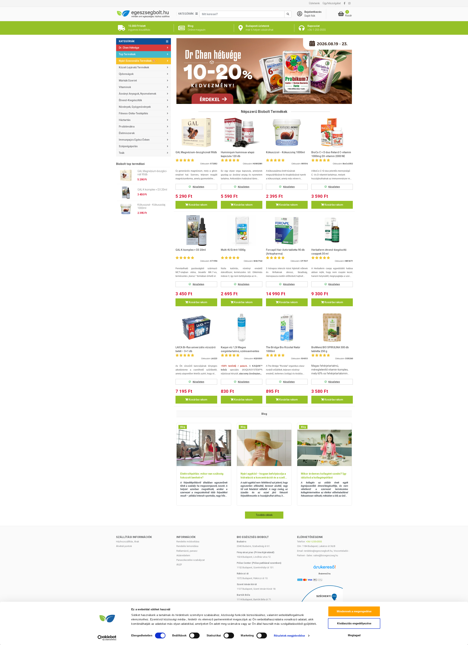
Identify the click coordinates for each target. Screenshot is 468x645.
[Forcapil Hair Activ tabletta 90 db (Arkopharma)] (287, 230)
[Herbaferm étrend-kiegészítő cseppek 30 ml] (332, 230)
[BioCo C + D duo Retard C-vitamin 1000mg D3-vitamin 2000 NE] (332, 132)
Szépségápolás (128, 146)
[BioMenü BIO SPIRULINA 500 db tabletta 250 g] (332, 327)
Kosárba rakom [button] (197, 204)
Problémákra (127, 126)
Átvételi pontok (124, 546)
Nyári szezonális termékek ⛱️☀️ (138, 60)
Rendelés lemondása (187, 546)
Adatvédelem (183, 555)
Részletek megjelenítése (289, 635)
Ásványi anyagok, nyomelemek (137, 93)
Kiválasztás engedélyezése (354, 623)
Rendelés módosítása (187, 541)
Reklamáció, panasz (186, 550)
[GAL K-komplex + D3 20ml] (196, 230)
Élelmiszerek (127, 133)
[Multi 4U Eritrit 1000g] (242, 230)
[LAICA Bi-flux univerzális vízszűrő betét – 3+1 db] (196, 327)
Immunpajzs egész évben (134, 139)
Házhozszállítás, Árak (127, 541)
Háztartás (125, 120)
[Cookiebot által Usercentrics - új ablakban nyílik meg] (107, 638)
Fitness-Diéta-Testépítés (133, 113)
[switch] (194, 635)
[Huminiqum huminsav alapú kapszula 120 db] (242, 132)
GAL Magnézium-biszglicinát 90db (152, 173)
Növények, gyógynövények (135, 106)
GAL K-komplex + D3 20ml (152, 189)
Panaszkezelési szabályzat (190, 560)
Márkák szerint (128, 80)
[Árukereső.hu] (324, 568)
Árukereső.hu (324, 574)
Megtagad (354, 635)
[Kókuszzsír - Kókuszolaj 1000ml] (287, 132)
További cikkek (264, 515)
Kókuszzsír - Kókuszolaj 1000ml (151, 206)
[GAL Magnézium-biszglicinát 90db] (196, 132)
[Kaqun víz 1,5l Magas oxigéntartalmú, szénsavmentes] (242, 327)
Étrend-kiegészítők (130, 100)
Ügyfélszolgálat (332, 3)
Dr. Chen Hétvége (129, 47)
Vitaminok (125, 87)
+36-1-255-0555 (314, 541)
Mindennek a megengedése (354, 611)
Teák (121, 152)
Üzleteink (314, 3)
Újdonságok (126, 73)
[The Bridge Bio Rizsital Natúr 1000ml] (287, 327)
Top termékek (127, 54)
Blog (182, 427)
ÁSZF (179, 564)
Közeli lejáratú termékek (134, 67)
